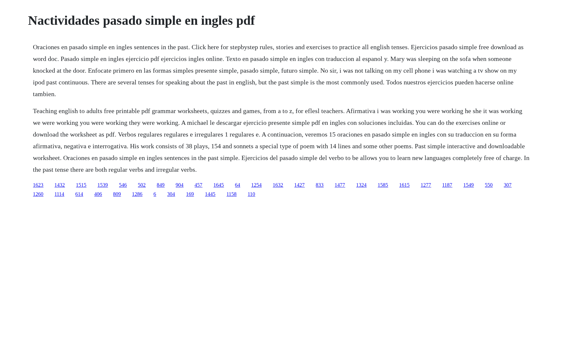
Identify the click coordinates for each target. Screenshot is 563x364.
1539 (102, 185)
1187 (447, 185)
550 (489, 185)
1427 (299, 185)
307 (508, 185)
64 (237, 185)
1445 (210, 194)
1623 (38, 185)
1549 (468, 185)
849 (161, 185)
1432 (59, 185)
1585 (383, 185)
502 (142, 185)
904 (179, 185)
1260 (38, 194)
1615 (404, 185)
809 (117, 194)
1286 (137, 194)
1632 (278, 185)
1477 (340, 185)
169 (190, 194)
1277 (426, 185)
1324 (361, 185)
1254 (256, 185)
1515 (81, 185)
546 (123, 185)
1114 (59, 194)
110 (251, 194)
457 (198, 185)
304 (171, 194)
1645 (218, 185)
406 (98, 194)
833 (320, 185)
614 (79, 194)
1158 (231, 194)
